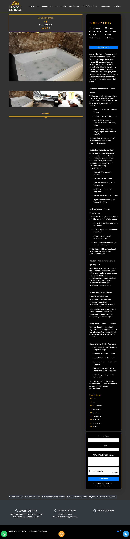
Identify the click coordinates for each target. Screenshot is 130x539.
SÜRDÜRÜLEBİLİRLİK (89, 6)
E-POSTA (103, 446)
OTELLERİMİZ (61, 6)
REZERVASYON (103, 47)
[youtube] (118, 531)
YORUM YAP (103, 479)
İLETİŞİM (117, 6)
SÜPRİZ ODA (74, 6)
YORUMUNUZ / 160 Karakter (103, 455)
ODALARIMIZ (33, 6)
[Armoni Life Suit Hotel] (15, 6)
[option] (46, 57)
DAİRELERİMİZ (47, 6)
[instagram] (120, 531)
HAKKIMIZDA (105, 6)
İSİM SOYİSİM (104, 436)
